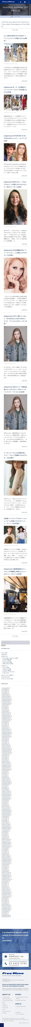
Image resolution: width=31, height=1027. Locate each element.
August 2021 (5, 770)
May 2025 (4, 708)
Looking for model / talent (21, 1006)
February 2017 (5, 839)
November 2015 (6, 860)
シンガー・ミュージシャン (9, 671)
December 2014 (6, 875)
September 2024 (6, 719)
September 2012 (6, 909)
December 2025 (6, 699)
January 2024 (5, 730)
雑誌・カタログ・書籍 (8, 663)
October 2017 (5, 829)
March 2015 (5, 871)
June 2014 (4, 883)
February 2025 (5, 712)
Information (4, 654)
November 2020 (6, 783)
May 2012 (4, 912)
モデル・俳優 (4, 652)
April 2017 (4, 836)
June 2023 (4, 740)
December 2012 (6, 907)
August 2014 (5, 880)
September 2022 (6, 752)
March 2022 (5, 761)
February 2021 (5, 778)
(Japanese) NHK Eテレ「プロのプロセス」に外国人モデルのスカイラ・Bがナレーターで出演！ (15, 184)
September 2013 (6, 896)
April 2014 (4, 886)
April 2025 (4, 710)
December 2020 (6, 781)
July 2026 (4, 689)
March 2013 (5, 904)
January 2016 (5, 857)
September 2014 (6, 879)
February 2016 (5, 856)
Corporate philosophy (7, 998)
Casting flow (18, 1012)
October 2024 (5, 718)
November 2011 (6, 916)
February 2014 (5, 889)
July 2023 (4, 738)
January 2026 (5, 697)
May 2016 (4, 851)
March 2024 (5, 727)
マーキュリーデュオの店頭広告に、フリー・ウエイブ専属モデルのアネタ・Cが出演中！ (15, 455)
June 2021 (4, 773)
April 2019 (4, 805)
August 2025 (5, 704)
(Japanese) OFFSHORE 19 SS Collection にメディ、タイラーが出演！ (15, 138)
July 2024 (4, 722)
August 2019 (5, 799)
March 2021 (5, 777)
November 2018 (6, 811)
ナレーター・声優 (7, 668)
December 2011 (6, 915)
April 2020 (5, 788)
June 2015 (4, 867)
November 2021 (6, 766)
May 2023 (4, 741)
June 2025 (4, 707)
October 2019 (5, 796)
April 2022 (4, 759)
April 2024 (5, 726)
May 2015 (4, 868)
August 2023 (5, 737)
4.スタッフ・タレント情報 (7, 678)
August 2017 (5, 831)
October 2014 (5, 878)
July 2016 (4, 849)
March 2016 (5, 854)
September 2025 (6, 703)
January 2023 (5, 747)
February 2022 (5, 762)
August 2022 (5, 754)
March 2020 (5, 789)
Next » (17, 30)
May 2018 (4, 820)
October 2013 (5, 894)
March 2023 (5, 744)
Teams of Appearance (20, 1014)
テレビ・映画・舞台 (7, 659)
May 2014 (4, 884)
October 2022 (5, 751)
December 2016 (6, 842)
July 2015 (4, 865)
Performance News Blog (20, 1000)
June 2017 (4, 834)
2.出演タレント (4, 665)
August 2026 (5, 687)
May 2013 (4, 901)
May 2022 (4, 758)
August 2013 (5, 897)
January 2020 (5, 792)
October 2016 (5, 845)
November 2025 (6, 700)
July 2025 (4, 705)
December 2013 (6, 891)
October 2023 (5, 734)
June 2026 (4, 690)
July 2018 (4, 817)
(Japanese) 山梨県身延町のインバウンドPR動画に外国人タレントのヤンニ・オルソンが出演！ (15, 571)
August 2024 (5, 721)
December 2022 (6, 748)
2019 (16, 16)
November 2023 (6, 733)
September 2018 (6, 814)
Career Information (6, 1011)
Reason (4, 1004)
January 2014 (5, 890)
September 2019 (6, 798)
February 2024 (6, 729)
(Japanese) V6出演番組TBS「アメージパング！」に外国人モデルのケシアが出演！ (15, 252)
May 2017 (4, 835)
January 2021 (5, 780)
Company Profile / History (8, 1000)
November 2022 (6, 749)
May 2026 (4, 692)
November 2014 (6, 876)
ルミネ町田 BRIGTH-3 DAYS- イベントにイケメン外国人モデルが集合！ (15, 38)
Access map (5, 1005)
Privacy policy (5, 1007)
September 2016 (6, 846)
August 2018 (5, 816)
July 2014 (4, 882)
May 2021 (4, 774)
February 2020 (6, 791)
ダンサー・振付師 (7, 670)
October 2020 (5, 784)
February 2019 (5, 807)
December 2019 (6, 794)
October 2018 (5, 813)
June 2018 (4, 818)
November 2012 (6, 908)
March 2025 (5, 711)
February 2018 (5, 824)
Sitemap (4, 1012)
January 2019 (5, 809)
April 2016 (4, 853)
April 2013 (4, 902)
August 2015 (5, 864)
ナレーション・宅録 (7, 662)
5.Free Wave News (5, 676)
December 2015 (6, 858)
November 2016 (6, 843)
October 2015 (5, 861)
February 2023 (5, 745)
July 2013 (4, 898)
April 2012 (4, 913)
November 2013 (6, 893)
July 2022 (4, 755)
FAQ (4, 1002)
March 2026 (5, 694)
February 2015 (5, 872)
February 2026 (5, 696)
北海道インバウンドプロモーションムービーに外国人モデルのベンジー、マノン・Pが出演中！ (15, 521)
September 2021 (6, 769)
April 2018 (4, 821)
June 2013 (4, 900)
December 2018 (6, 810)
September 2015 (6, 862)
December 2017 (6, 827)
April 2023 (4, 743)
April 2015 (4, 869)
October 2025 (5, 701)
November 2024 (6, 716)
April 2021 (4, 776)
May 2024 (4, 725)
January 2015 (5, 873)
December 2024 (6, 715)
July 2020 (4, 785)
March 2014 (5, 887)
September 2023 (6, 736)
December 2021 (6, 765)
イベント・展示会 (7, 660)
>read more (24, 80)
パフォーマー (6, 672)
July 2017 (4, 832)
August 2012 (5, 911)
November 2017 (6, 828)
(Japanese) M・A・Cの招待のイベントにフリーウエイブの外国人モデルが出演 (15, 89)
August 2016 (5, 847)
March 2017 (5, 838)
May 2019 (4, 803)
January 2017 (5, 840)
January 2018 (5, 825)
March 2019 (5, 806)
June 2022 (4, 756)
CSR (4, 1009)
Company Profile (6, 997)
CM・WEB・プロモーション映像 (10, 658)
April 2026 (4, 693)
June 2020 (5, 787)
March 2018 (5, 822)
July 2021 (4, 772)
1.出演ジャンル (4, 656)
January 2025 (5, 714)
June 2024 (4, 723)
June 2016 (4, 850)
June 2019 (4, 802)
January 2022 (5, 763)
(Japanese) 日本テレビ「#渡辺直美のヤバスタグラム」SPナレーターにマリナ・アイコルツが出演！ (15, 389)
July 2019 (4, 800)
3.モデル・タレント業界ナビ (7, 675)
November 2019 (6, 795)
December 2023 (6, 732)
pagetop (2, 1025)
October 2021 (5, 767)
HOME (12, 16)
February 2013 (5, 905)
